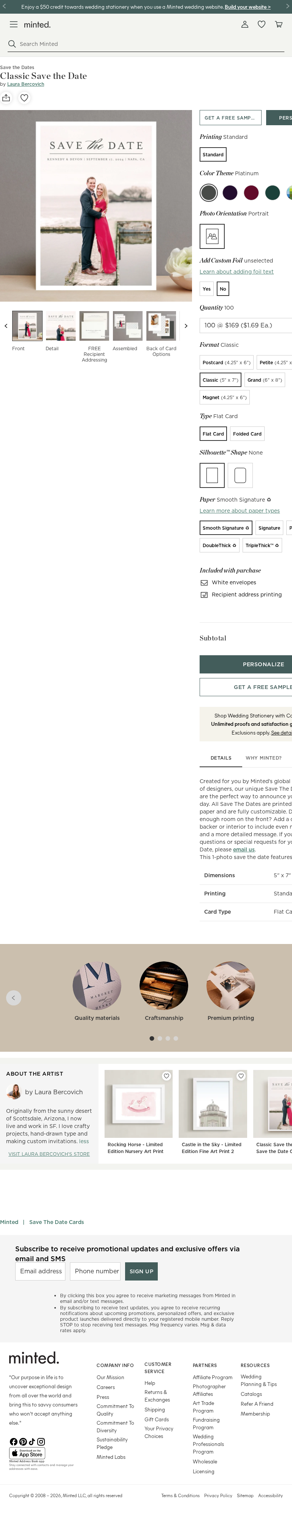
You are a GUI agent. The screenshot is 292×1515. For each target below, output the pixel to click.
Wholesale (205, 1461)
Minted (9, 1222)
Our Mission (110, 1377)
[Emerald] (272, 193)
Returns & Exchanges (157, 1395)
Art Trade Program (203, 1406)
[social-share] (6, 98)
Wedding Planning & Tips (259, 1380)
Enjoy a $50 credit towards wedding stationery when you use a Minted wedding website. (122, 6)
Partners (205, 1365)
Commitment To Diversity (115, 1426)
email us (244, 849)
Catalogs (251, 1393)
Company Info (115, 1365)
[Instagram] (41, 1441)
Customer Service (157, 1367)
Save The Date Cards (56, 1222)
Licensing (203, 1471)
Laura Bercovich (25, 84)
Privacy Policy (218, 1495)
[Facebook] (13, 1441)
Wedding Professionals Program (208, 1444)
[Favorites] (262, 24)
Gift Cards (156, 1419)
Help (149, 1382)
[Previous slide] (6, 326)
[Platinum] (209, 193)
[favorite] (24, 98)
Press (103, 1396)
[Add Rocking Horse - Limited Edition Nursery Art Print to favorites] (166, 1076)
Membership (255, 1413)
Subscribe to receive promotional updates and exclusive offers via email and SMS (127, 1253)
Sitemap (245, 1495)
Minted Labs (111, 1456)
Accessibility (270, 1495)
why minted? (264, 758)
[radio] (213, 154)
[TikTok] (31, 1441)
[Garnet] (251, 193)
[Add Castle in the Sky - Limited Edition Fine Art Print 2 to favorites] (241, 1076)
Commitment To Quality (115, 1409)
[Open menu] (14, 24)
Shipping (154, 1409)
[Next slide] (186, 326)
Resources (255, 1365)
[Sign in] (245, 24)
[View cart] (278, 24)
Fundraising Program (206, 1423)
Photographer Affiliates (209, 1390)
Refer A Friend (257, 1403)
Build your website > (248, 6)
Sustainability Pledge (112, 1443)
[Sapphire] (230, 193)
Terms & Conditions (180, 1495)
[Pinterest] (22, 1441)
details (221, 758)
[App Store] (43, 1453)
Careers (106, 1387)
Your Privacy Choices (158, 1432)
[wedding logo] (37, 24)
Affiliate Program (213, 1377)
